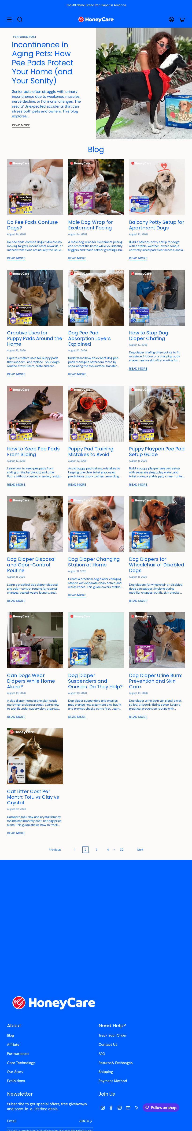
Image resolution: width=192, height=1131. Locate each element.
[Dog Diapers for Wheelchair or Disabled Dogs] (157, 524)
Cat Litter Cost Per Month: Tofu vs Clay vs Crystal (33, 797)
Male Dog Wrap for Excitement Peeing (90, 225)
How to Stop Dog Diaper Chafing (148, 335)
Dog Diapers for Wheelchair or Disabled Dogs (156, 564)
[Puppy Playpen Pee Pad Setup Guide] (157, 414)
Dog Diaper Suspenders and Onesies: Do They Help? (95, 681)
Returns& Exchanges (116, 1062)
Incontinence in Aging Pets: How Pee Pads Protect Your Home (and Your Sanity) (42, 62)
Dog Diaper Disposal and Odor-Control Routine (31, 564)
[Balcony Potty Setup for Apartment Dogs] (157, 187)
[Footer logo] (54, 1003)
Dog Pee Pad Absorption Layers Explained (89, 338)
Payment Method (113, 1081)
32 (122, 850)
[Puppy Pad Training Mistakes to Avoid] (96, 414)
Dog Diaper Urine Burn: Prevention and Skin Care (155, 681)
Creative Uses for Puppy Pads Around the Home (34, 338)
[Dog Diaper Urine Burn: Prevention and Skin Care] (157, 640)
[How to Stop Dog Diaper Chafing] (157, 298)
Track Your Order (113, 1035)
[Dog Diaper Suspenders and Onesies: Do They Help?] (96, 640)
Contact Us (108, 1044)
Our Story (15, 1071)
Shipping (106, 1071)
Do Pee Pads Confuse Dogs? (32, 225)
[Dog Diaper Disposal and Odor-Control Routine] (35, 524)
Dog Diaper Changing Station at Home (94, 562)
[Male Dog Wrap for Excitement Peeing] (96, 187)
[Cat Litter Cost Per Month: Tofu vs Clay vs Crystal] (35, 756)
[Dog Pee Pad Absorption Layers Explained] (96, 298)
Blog (10, 1035)
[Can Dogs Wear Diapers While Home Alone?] (35, 640)
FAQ (102, 1053)
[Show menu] (9, 19)
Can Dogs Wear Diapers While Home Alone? (31, 681)
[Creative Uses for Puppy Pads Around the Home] (35, 298)
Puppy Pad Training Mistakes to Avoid (91, 451)
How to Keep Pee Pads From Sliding (33, 451)
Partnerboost (18, 1053)
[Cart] (182, 19)
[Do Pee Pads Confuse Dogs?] (35, 187)
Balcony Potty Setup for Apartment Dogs (156, 225)
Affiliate (13, 1044)
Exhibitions (16, 1081)
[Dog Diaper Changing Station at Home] (96, 524)
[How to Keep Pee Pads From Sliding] (35, 414)
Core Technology (21, 1062)
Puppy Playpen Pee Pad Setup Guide (157, 451)
